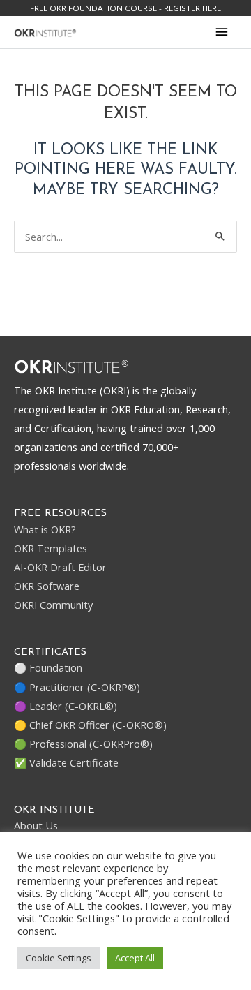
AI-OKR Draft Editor (60, 567)
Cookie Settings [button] (58, 958)
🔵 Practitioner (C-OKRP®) (77, 687)
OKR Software (46, 586)
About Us (36, 825)
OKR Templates (50, 548)
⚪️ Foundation (48, 667)
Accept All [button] (135, 958)
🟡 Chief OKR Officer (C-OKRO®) (90, 725)
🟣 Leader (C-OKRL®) (65, 706)
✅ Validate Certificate (66, 762)
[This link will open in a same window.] (45, 31)
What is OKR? (45, 529)
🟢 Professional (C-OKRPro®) (83, 744)
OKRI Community (53, 605)
